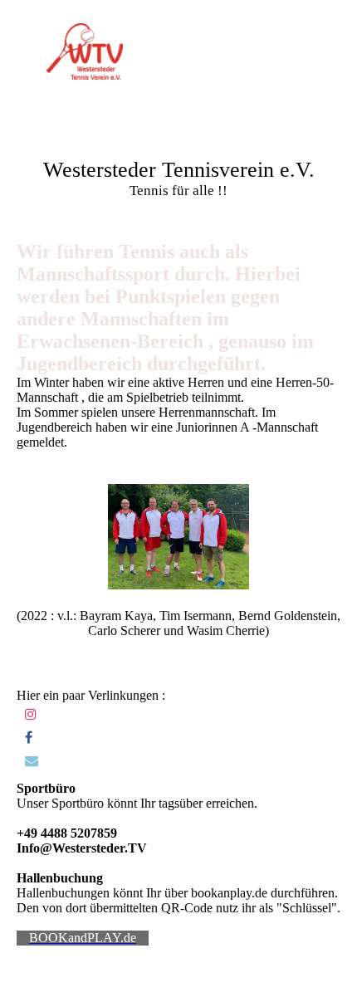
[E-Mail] (31, 761)
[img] (85, 51)
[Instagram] (31, 714)
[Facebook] (28, 738)
